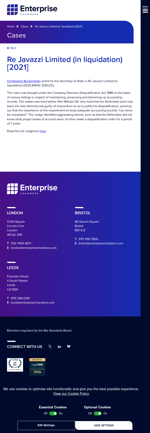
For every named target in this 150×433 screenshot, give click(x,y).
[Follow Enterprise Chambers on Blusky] (68, 346)
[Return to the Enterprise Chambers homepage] (32, 10)
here (43, 131)
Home (10, 26)
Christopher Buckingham (24, 81)
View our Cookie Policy (71, 393)
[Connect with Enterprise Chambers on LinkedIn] (59, 346)
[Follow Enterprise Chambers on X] (50, 346)
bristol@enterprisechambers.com (101, 243)
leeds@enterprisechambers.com (32, 303)
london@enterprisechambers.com (34, 248)
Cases (24, 26)
